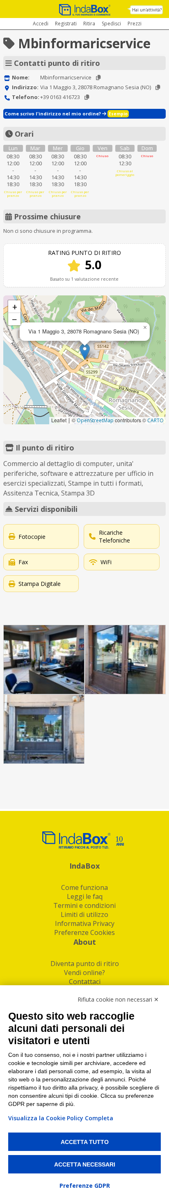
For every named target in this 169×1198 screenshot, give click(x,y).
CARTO (155, 420)
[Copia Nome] (98, 77)
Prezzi (135, 23)
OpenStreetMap (95, 420)
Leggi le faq (85, 896)
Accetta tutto (85, 1142)
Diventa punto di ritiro (84, 963)
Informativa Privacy (84, 923)
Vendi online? (84, 972)
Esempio (118, 114)
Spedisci (111, 23)
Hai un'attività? (147, 10)
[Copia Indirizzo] (157, 87)
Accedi (40, 23)
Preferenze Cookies (84, 932)
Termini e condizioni (84, 905)
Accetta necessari (84, 1164)
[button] (85, 351)
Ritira (89, 23)
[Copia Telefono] (86, 97)
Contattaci (84, 981)
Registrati (66, 23)
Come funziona (84, 887)
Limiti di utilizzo (84, 914)
